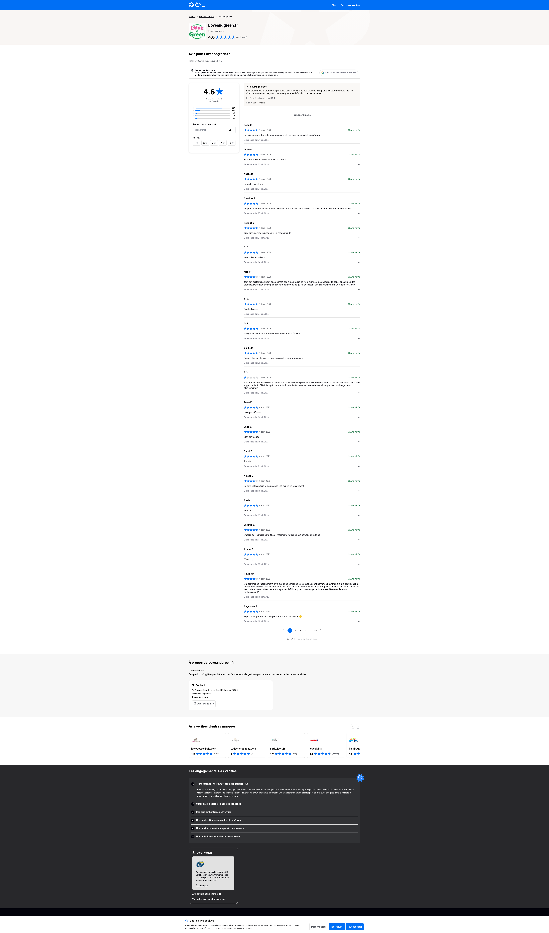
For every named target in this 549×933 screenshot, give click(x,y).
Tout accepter (354, 926)
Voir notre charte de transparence (208, 899)
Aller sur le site (205, 703)
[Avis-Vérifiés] (197, 5)
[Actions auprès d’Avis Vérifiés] (359, 140)
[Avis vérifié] (349, 130)
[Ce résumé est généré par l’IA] (274, 98)
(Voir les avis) (241, 37)
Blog (334, 5)
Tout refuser (337, 926)
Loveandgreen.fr (225, 16)
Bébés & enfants (206, 16)
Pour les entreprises (350, 5)
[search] (230, 130)
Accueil (192, 16)
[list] (274, 745)
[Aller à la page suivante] (321, 630)
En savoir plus (271, 75)
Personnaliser (318, 926)
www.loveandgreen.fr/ (202, 693)
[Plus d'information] (220, 894)
